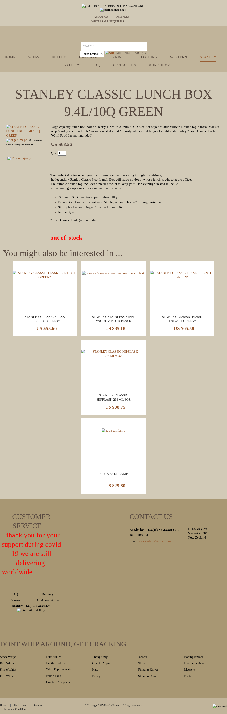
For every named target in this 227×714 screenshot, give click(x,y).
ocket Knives (194, 676)
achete (191, 669)
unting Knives (195, 663)
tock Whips (9, 657)
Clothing (148, 57)
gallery (72, 65)
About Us (101, 16)
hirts (142, 663)
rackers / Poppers (59, 682)
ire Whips (8, 676)
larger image (18, 140)
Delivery (123, 16)
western (178, 57)
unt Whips (54, 657)
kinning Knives (149, 676)
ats (96, 669)
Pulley (59, 57)
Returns (15, 600)
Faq (96, 65)
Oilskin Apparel (102, 663)
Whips (33, 57)
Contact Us (124, 65)
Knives (119, 57)
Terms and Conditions (15, 709)
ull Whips (8, 663)
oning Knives (194, 657)
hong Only (101, 657)
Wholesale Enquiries (107, 21)
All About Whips (47, 600)
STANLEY (208, 57)
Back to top (20, 705)
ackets (143, 657)
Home (10, 57)
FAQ (15, 594)
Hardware (89, 57)
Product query (21, 158)
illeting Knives (149, 669)
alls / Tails (54, 676)
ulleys (97, 676)
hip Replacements (60, 669)
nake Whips (9, 669)
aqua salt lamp (113, 474)
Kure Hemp (159, 65)
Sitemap (37, 705)
